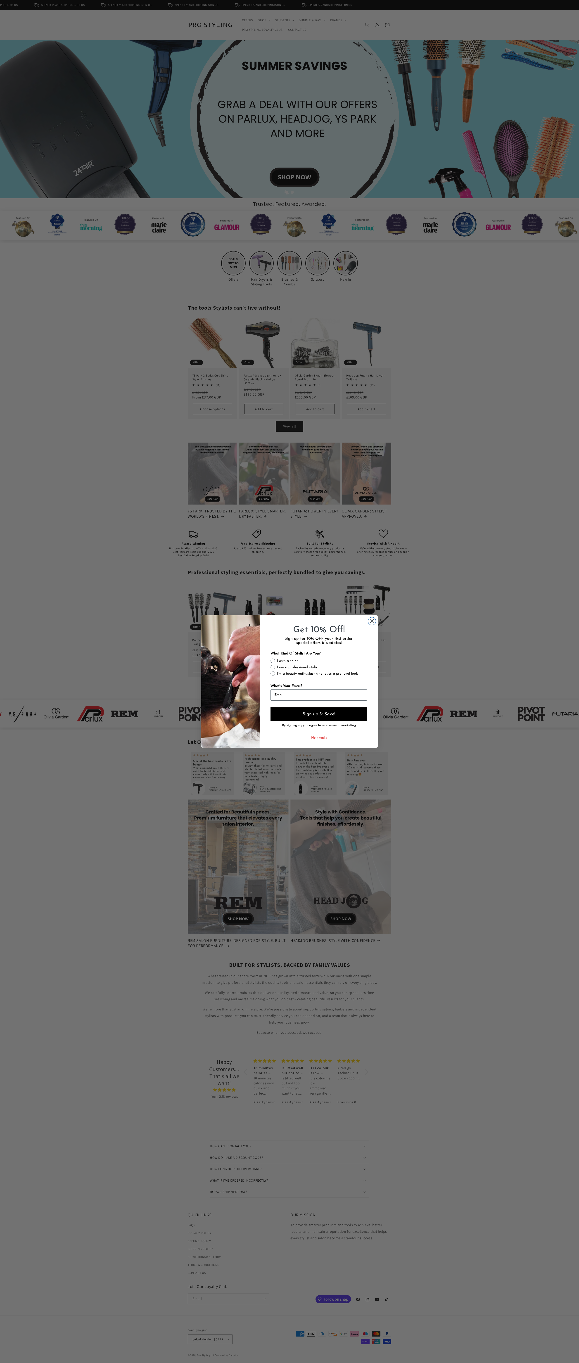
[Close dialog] (372, 621)
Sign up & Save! (319, 714)
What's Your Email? (286, 686)
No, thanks (319, 738)
